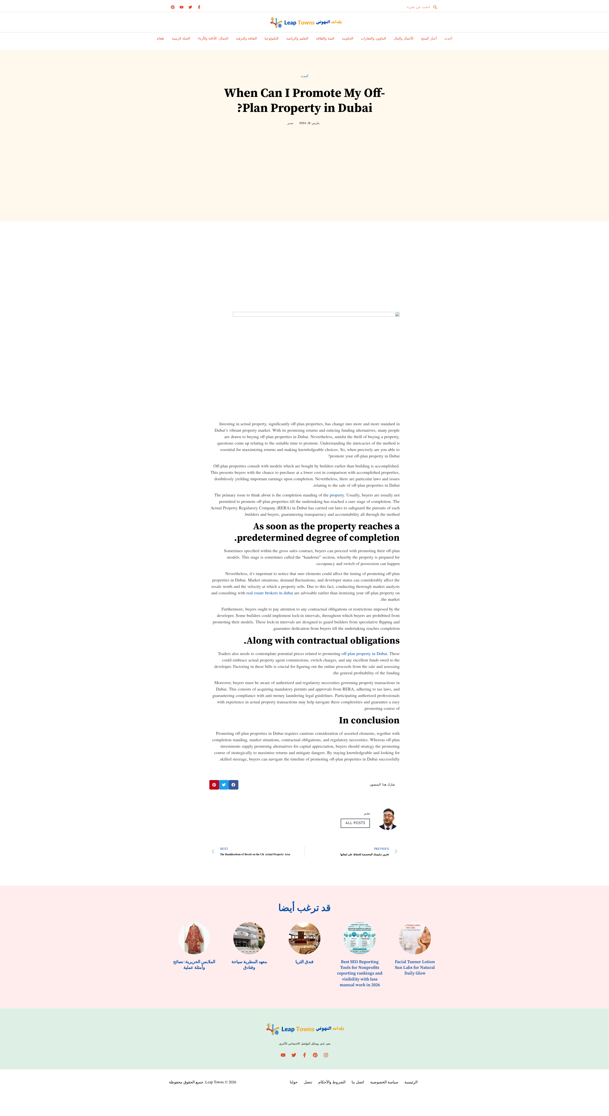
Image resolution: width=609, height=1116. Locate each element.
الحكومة (347, 38)
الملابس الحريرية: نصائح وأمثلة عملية (194, 964)
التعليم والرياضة (297, 38)
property (337, 495)
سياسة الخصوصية (384, 1081)
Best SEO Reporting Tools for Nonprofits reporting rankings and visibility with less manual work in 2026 (359, 973)
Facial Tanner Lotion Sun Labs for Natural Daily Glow (415, 967)
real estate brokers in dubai (269, 593)
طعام (160, 38)
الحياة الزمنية (181, 38)
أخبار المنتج (429, 38)
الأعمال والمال (404, 38)
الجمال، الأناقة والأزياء (213, 38)
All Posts (355, 823)
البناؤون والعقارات (373, 38)
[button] (233, 785)
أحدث (448, 38)
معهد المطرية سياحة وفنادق (249, 964)
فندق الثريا (304, 962)
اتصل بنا (358, 1081)
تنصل (308, 1081)
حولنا (294, 1081)
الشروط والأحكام (331, 1081)
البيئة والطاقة (325, 38)
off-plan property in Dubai (364, 653)
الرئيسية (410, 1081)
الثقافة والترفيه (246, 38)
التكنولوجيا (272, 38)
